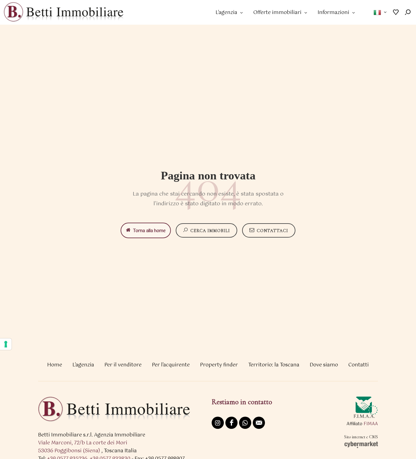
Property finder (219, 365)
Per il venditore (123, 365)
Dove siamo (324, 365)
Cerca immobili (210, 230)
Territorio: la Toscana (273, 365)
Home (54, 365)
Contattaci (272, 230)
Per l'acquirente (171, 365)
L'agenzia (83, 365)
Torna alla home (149, 231)
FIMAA (371, 424)
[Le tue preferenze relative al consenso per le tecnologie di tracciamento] (6, 344)
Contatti (358, 365)
